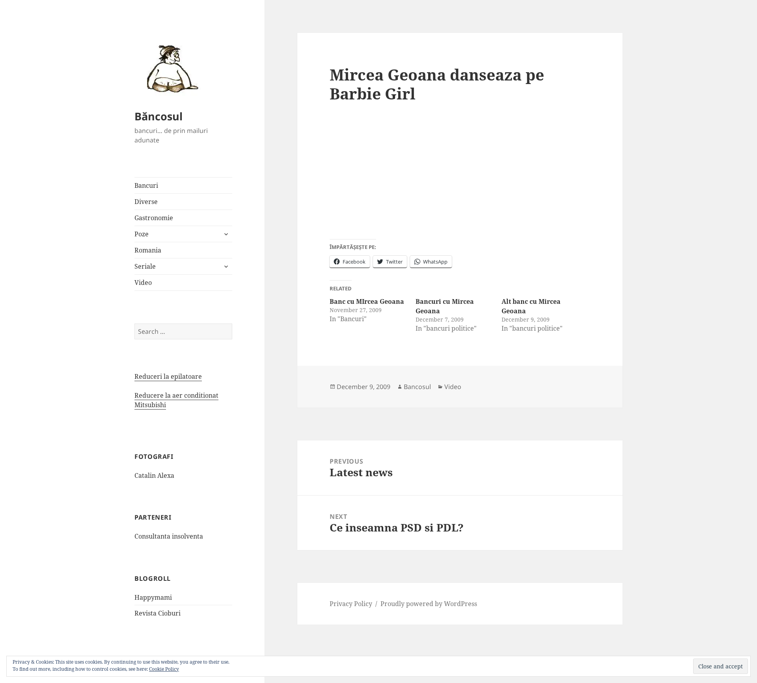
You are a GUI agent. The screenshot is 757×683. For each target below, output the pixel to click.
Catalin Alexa (154, 475)
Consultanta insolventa (168, 536)
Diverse (146, 201)
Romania (147, 250)
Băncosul (158, 116)
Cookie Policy (164, 669)
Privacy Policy (351, 603)
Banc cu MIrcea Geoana (367, 301)
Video (143, 282)
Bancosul (417, 386)
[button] (169, 68)
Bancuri (146, 185)
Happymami (153, 597)
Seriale (145, 266)
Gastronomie (153, 217)
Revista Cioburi (157, 613)
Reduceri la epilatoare (168, 376)
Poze (141, 234)
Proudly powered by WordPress (428, 603)
